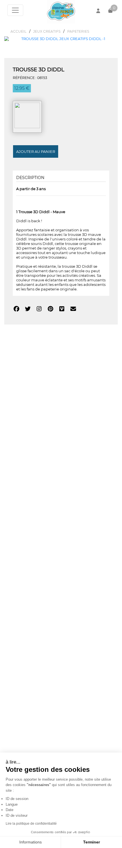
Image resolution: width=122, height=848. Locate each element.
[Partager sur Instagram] (39, 309)
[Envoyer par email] (73, 309)
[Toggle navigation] (15, 10)
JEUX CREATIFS (46, 31)
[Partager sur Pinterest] (50, 309)
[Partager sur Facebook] (16, 309)
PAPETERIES (78, 31)
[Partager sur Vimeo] (61, 309)
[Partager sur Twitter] (27, 309)
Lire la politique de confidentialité (31, 824)
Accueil (18, 31)
